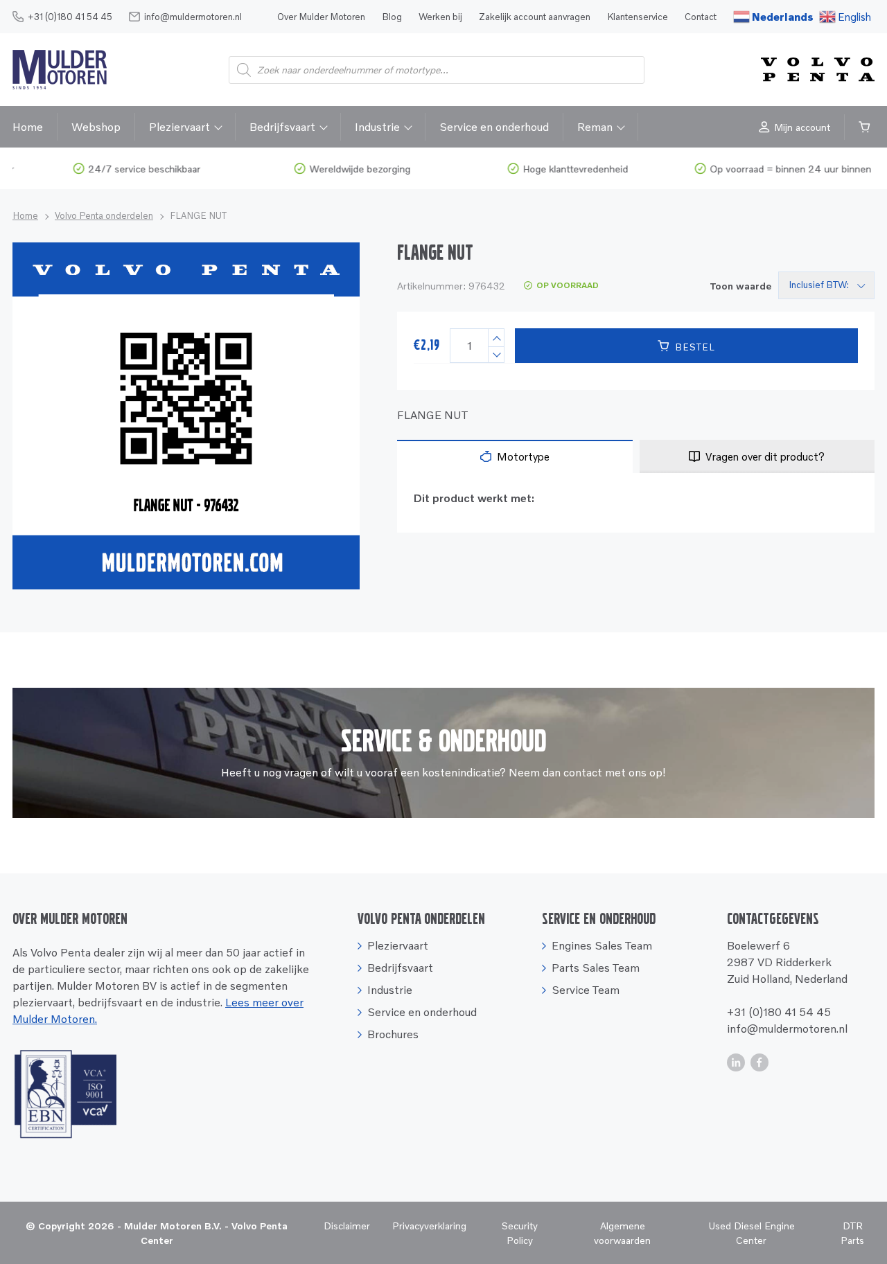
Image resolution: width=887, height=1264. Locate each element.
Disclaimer (347, 1225)
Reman (595, 127)
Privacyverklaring (429, 1225)
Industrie (377, 127)
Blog (392, 16)
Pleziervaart (179, 127)
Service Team (586, 990)
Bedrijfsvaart (282, 127)
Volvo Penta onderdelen (104, 215)
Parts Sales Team (596, 967)
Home (27, 127)
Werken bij (440, 16)
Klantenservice (637, 16)
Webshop (96, 127)
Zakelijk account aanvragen (534, 16)
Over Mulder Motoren (321, 16)
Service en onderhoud (494, 127)
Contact (701, 16)
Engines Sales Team (602, 945)
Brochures (393, 1034)
